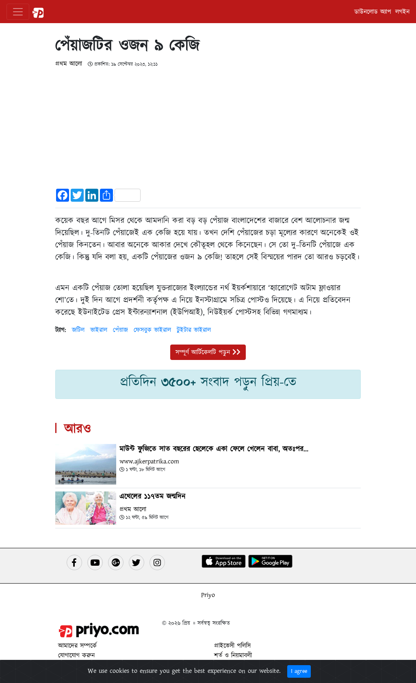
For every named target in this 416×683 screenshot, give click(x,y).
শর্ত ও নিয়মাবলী (233, 655)
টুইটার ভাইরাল (194, 329)
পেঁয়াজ (120, 329)
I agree (299, 671)
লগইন (402, 11)
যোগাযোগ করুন (76, 655)
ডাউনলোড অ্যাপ (372, 11)
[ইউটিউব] (95, 562)
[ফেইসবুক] (74, 562)
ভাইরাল (98, 329)
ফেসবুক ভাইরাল (152, 329)
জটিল (78, 329)
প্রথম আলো (69, 63)
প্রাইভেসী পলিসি (232, 645)
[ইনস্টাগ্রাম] (157, 562)
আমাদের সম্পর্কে (77, 645)
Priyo (208, 594)
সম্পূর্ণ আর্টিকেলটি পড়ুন (204, 352)
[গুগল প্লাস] (116, 562)
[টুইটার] (136, 562)
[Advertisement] (208, 125)
